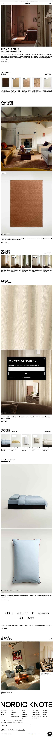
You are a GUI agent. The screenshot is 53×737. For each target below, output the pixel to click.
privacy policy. (27, 377)
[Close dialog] (45, 358)
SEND (26, 373)
